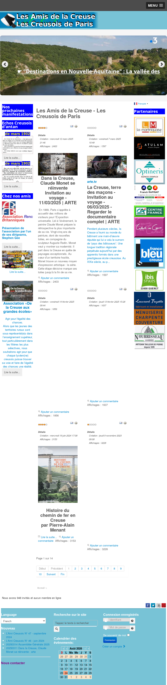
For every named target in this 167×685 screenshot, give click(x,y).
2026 (79, 648)
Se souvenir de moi (114, 635)
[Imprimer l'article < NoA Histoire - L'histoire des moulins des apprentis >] (125, 289)
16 (61, 669)
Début (42, 568)
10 (40, 574)
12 (76, 665)
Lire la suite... (12, 158)
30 (61, 677)
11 (71, 665)
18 (71, 669)
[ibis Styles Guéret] (149, 280)
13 (81, 665)
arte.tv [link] (92, 181)
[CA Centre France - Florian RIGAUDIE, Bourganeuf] (149, 211)
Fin (62, 574)
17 (66, 669)
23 (61, 673)
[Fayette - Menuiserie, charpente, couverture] (149, 308)
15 (90, 665)
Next (162, 64)
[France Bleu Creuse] (149, 253)
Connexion (110, 640)
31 (66, 677)
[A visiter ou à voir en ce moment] (17, 260)
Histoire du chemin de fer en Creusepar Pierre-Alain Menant (57, 520)
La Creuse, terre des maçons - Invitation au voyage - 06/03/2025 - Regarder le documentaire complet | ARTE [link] (104, 204)
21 (85, 669)
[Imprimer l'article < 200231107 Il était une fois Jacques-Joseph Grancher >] (125, 422)
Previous (5, 64)
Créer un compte (112, 646)
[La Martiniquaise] (149, 127)
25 (71, 673)
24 (66, 673)
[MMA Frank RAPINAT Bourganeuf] (149, 194)
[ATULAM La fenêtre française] (149, 148)
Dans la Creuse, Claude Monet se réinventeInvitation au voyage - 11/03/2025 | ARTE (58, 190)
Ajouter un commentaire (55, 278)
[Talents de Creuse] (149, 227)
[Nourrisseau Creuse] (149, 336)
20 (81, 669)
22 (90, 669)
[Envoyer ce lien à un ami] (71, 126)
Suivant (51, 574)
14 (85, 665)
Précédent (57, 568)
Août (73, 648)
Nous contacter (13, 663)
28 (85, 673)
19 (76, 669)
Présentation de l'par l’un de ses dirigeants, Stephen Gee (16, 233)
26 (76, 673)
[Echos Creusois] (17, 145)
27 (81, 673)
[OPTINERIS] (149, 171)
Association (17, 307)
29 (90, 673)
